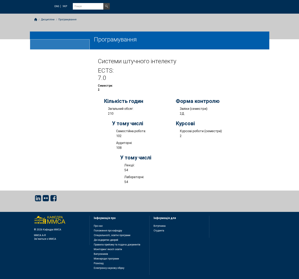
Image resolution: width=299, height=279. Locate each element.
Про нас (98, 226)
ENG (57, 6)
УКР (64, 6)
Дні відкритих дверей (106, 240)
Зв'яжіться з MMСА (45, 239)
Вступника (160, 226)
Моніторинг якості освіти (108, 249)
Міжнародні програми (106, 258)
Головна (35, 19)
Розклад (99, 263)
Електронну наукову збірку (109, 268)
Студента (159, 230)
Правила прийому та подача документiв (117, 244)
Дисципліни (48, 19)
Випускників (101, 254)
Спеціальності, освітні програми (112, 235)
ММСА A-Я (40, 235)
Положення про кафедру (108, 230)
